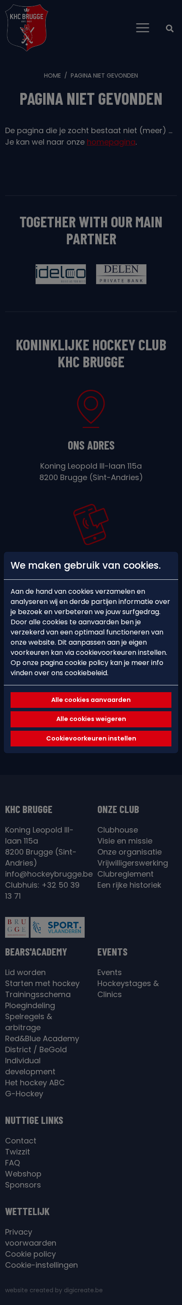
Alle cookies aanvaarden (91, 700)
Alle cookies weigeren (91, 719)
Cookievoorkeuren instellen (91, 738)
